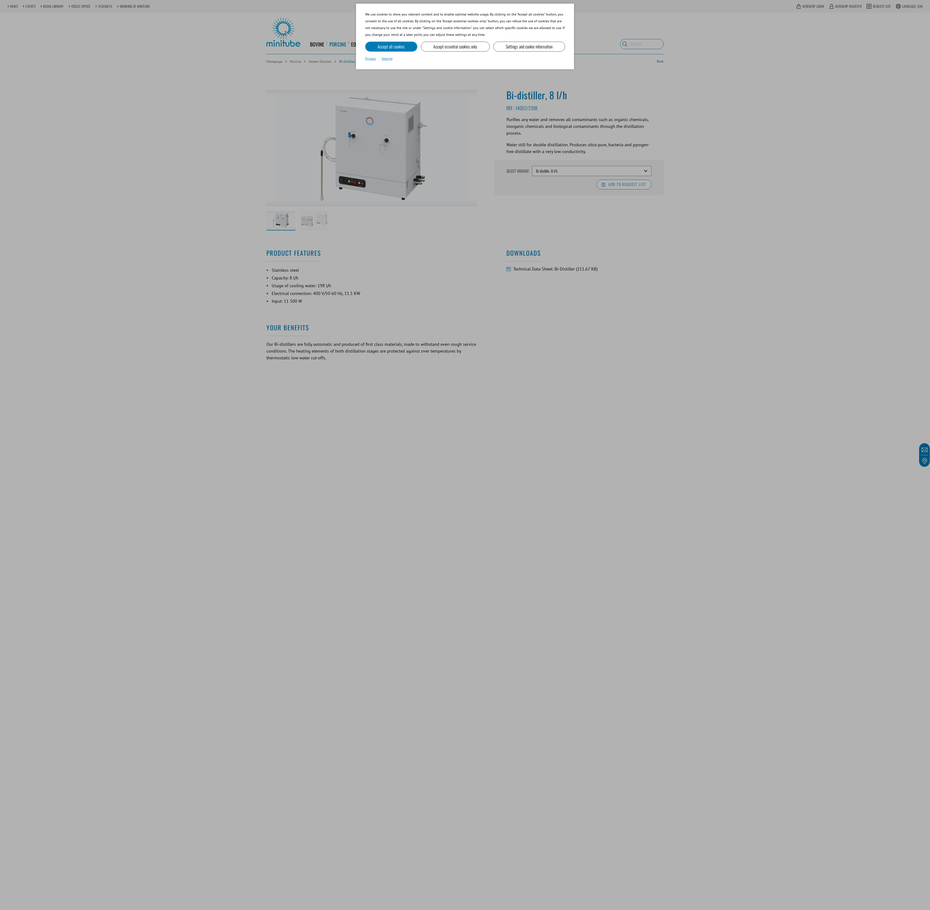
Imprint (387, 58)
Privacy (370, 58)
